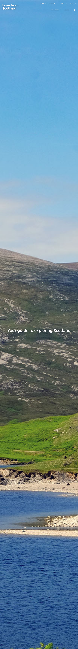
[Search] (75, 10)
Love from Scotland (10, 7)
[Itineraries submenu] (60, 10)
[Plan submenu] (45, 4)
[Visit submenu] (66, 4)
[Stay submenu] (75, 4)
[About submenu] (71, 10)
